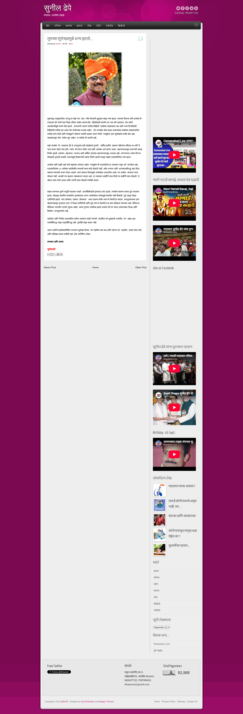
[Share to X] (55, 254)
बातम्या (69, 25)
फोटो (98, 25)
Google (187, 8)
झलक (79, 25)
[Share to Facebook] (58, 254)
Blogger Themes (106, 701)
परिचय (58, 25)
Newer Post (50, 267)
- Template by (81, 701)
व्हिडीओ (121, 25)
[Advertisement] (176, 84)
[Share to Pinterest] (61, 254)
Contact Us (192, 701)
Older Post (140, 267)
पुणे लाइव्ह (158, 650)
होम (48, 25)
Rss (196, 8)
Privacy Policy (169, 701)
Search (196, 25)
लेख (89, 25)
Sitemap (181, 701)
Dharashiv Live (162, 643)
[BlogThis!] (52, 254)
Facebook (183, 8)
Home (95, 267)
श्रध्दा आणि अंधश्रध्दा (182, 516)
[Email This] (48, 254)
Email (178, 8)
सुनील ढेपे (57, 8)
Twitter (192, 8)
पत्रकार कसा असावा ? (182, 486)
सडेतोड (109, 25)
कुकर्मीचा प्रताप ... (179, 545)
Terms (157, 701)
